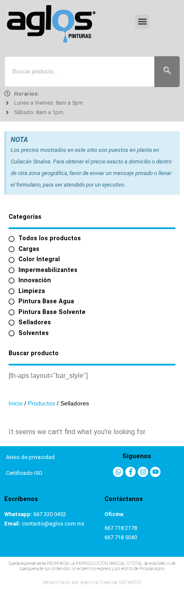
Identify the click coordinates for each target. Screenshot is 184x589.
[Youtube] (155, 472)
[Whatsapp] (118, 472)
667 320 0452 (49, 514)
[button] (142, 22)
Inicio (16, 403)
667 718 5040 (120, 537)
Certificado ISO (24, 473)
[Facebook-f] (130, 472)
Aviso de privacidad (30, 457)
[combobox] (79, 71)
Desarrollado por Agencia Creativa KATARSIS (92, 582)
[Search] (167, 71)
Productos (41, 403)
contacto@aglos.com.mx (53, 523)
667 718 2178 (120, 528)
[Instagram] (143, 472)
